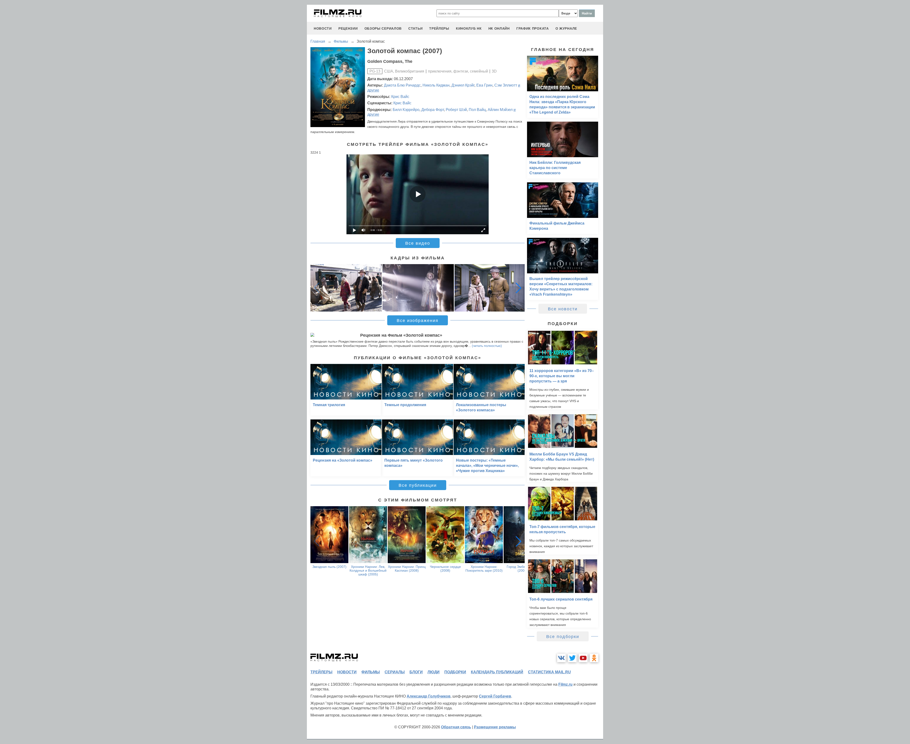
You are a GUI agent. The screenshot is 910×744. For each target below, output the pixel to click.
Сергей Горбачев (495, 696)
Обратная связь (456, 727)
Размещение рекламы (495, 727)
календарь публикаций (497, 672)
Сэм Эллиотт (505, 85)
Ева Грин (484, 85)
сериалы (395, 672)
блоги (416, 672)
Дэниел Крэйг (462, 85)
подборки (455, 672)
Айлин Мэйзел (500, 110)
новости (323, 28)
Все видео (417, 243)
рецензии (348, 28)
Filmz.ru (565, 684)
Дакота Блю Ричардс (402, 85)
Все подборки (562, 636)
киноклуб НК (469, 28)
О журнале (566, 28)
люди (434, 672)
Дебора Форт (432, 110)
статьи (415, 28)
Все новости (563, 309)
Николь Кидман (436, 85)
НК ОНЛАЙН (499, 28)
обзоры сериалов (383, 28)
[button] (518, 288)
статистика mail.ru (549, 672)
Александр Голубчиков (428, 696)
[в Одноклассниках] (594, 658)
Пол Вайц (477, 110)
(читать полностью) (487, 346)
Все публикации (418, 485)
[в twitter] (572, 658)
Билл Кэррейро (406, 110)
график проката (532, 28)
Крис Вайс (400, 97)
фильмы (370, 672)
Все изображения (417, 320)
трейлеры (439, 28)
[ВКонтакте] (561, 658)
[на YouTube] (583, 658)
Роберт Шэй (456, 110)
